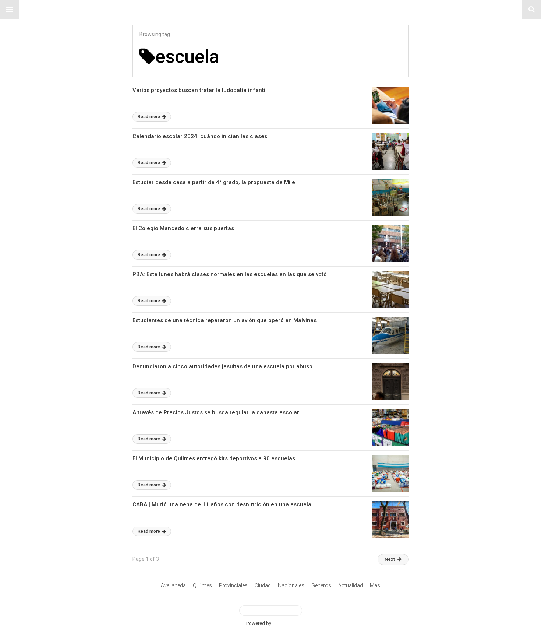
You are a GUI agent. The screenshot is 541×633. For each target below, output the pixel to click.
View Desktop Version (273, 610)
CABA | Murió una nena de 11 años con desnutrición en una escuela (221, 504)
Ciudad (263, 585)
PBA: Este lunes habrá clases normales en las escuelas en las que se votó (229, 274)
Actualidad (350, 585)
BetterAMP (283, 623)
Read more (149, 116)
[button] (9, 9)
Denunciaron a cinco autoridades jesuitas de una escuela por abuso (222, 366)
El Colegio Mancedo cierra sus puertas (183, 228)
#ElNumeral (270, 9)
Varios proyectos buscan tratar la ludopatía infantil (199, 90)
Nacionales (291, 585)
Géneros (321, 585)
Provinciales (233, 585)
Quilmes (202, 585)
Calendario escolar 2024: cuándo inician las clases (199, 136)
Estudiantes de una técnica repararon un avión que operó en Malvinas (224, 320)
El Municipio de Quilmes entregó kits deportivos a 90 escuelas (213, 458)
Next (390, 559)
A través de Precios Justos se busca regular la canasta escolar (215, 412)
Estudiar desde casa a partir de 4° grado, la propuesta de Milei (214, 182)
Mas (375, 585)
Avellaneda (173, 585)
